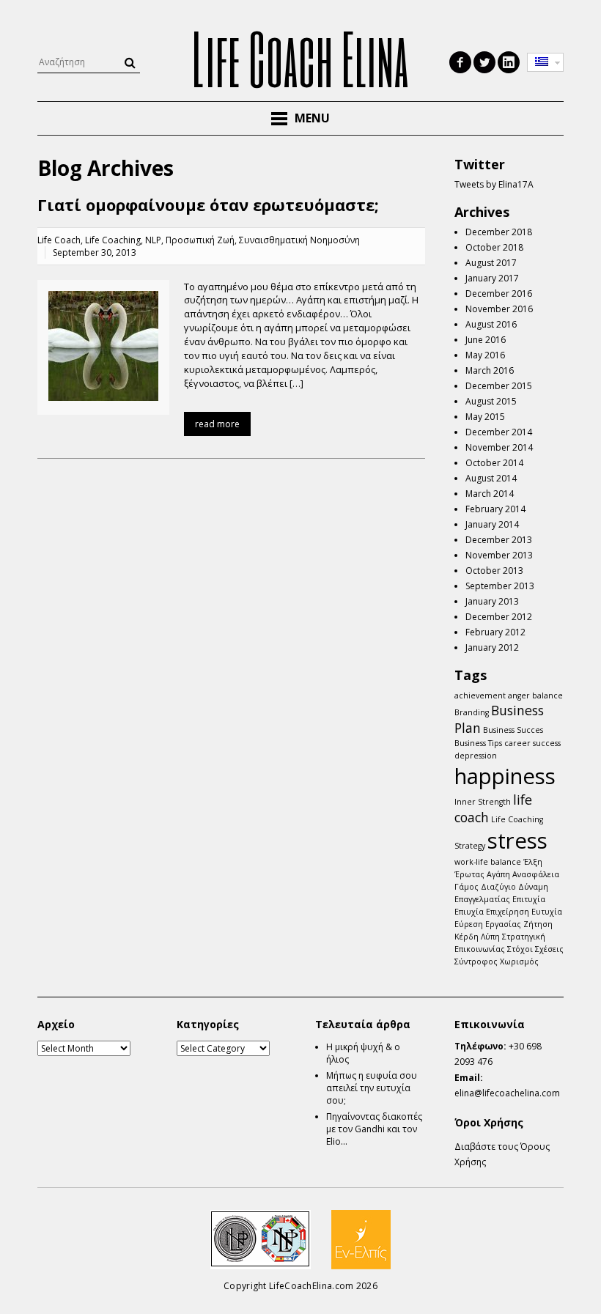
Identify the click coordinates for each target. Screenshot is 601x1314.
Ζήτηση (538, 924)
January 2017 (492, 278)
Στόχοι (520, 949)
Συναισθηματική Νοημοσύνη (299, 240)
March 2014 (489, 493)
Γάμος (466, 887)
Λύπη (490, 936)
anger (519, 695)
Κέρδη (466, 936)
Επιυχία (469, 912)
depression (475, 755)
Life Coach (59, 240)
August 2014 (491, 478)
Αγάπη (498, 874)
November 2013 (499, 555)
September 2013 (499, 586)
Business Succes (513, 730)
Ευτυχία (546, 912)
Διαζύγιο (498, 887)
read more (217, 424)
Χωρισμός (519, 961)
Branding (471, 712)
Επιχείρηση (507, 912)
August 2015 (491, 401)
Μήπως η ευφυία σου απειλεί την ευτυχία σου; (371, 1088)
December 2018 (498, 232)
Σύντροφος (476, 961)
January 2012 (492, 647)
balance (547, 695)
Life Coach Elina (300, 58)
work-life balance (487, 862)
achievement (480, 695)
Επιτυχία (528, 899)
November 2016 (499, 309)
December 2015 (498, 386)
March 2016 (489, 370)
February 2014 (495, 509)
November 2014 (499, 447)
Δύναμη (533, 887)
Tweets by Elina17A (494, 184)
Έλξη (532, 862)
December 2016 (498, 293)
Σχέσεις (549, 949)
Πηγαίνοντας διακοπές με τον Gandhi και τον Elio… (374, 1129)
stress (517, 840)
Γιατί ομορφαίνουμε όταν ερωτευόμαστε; (208, 204)
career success (532, 743)
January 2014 (492, 524)
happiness (505, 776)
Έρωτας (469, 874)
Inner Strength (482, 802)
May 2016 (485, 355)
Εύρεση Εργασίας (487, 924)
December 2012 (498, 616)
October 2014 (494, 463)
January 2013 (492, 601)
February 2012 (495, 632)
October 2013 (494, 570)
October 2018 (494, 247)
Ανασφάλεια (535, 874)
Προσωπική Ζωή (200, 240)
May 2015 (485, 416)
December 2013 (498, 540)
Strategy (469, 846)
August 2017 (491, 262)
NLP (153, 240)
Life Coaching (113, 240)
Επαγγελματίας (482, 899)
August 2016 (491, 324)
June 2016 (485, 339)
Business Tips (478, 743)
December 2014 (498, 432)
